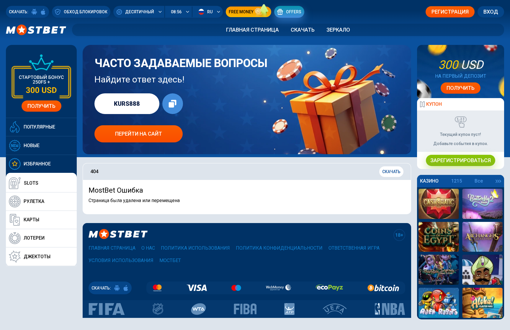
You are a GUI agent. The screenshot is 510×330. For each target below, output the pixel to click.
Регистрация (450, 12)
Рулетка (34, 201)
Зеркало (338, 30)
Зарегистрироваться (460, 160)
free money (241, 11)
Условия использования (121, 260)
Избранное (37, 164)
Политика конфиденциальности (279, 248)
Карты (31, 219)
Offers (293, 11)
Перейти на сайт (138, 134)
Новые (32, 145)
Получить (41, 106)
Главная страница (252, 30)
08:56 (176, 11)
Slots (31, 183)
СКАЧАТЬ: (18, 11)
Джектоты (37, 256)
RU (209, 11)
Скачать (303, 30)
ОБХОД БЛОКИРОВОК (85, 11)
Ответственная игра (354, 248)
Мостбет (170, 260)
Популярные (39, 127)
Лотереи (34, 238)
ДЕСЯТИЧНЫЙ (139, 11)
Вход (490, 12)
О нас (148, 248)
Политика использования (195, 248)
